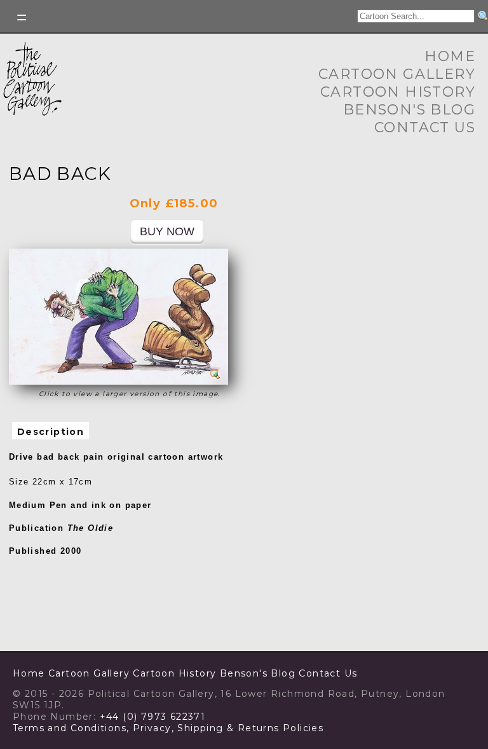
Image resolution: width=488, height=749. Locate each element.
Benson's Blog (409, 109)
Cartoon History (397, 91)
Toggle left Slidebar (22, 17)
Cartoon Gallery (396, 74)
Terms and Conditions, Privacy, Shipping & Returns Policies (168, 728)
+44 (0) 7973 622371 (153, 716)
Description (50, 431)
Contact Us (424, 127)
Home (449, 56)
